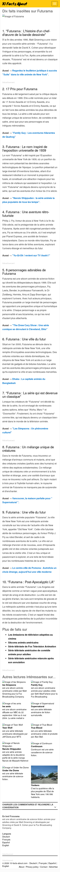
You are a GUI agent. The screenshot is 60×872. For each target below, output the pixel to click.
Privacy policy (32, 866)
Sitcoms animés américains (23, 642)
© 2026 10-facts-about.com (15, 863)
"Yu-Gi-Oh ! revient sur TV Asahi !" (31, 255)
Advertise (53, 866)
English (5, 845)
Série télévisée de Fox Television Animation (32, 646)
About (21, 866)
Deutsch (6, 836)
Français (6, 839)
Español (6, 842)
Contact (43, 866)
